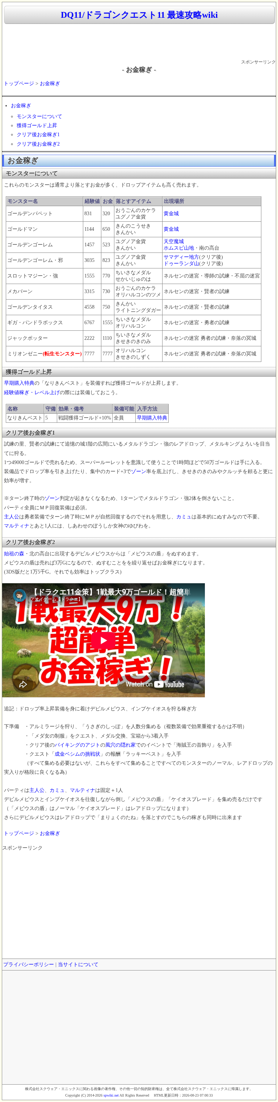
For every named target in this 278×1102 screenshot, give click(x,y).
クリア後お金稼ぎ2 (38, 144)
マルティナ (16, 526)
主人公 (11, 516)
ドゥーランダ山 (181, 263)
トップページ (19, 83)
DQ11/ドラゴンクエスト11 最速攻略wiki (139, 15)
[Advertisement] (139, 42)
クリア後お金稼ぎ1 (38, 134)
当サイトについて (78, 964)
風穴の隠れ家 (120, 745)
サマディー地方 (181, 257)
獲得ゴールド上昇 (37, 125)
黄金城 (171, 213)
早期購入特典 (19, 383)
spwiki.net (111, 1095)
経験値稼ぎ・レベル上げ (32, 392)
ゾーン (138, 471)
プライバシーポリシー (28, 964)
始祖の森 (14, 553)
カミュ (183, 516)
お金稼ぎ (50, 83)
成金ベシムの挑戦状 (77, 754)
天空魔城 (174, 241)
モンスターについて (39, 116)
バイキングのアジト (77, 745)
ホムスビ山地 (179, 248)
